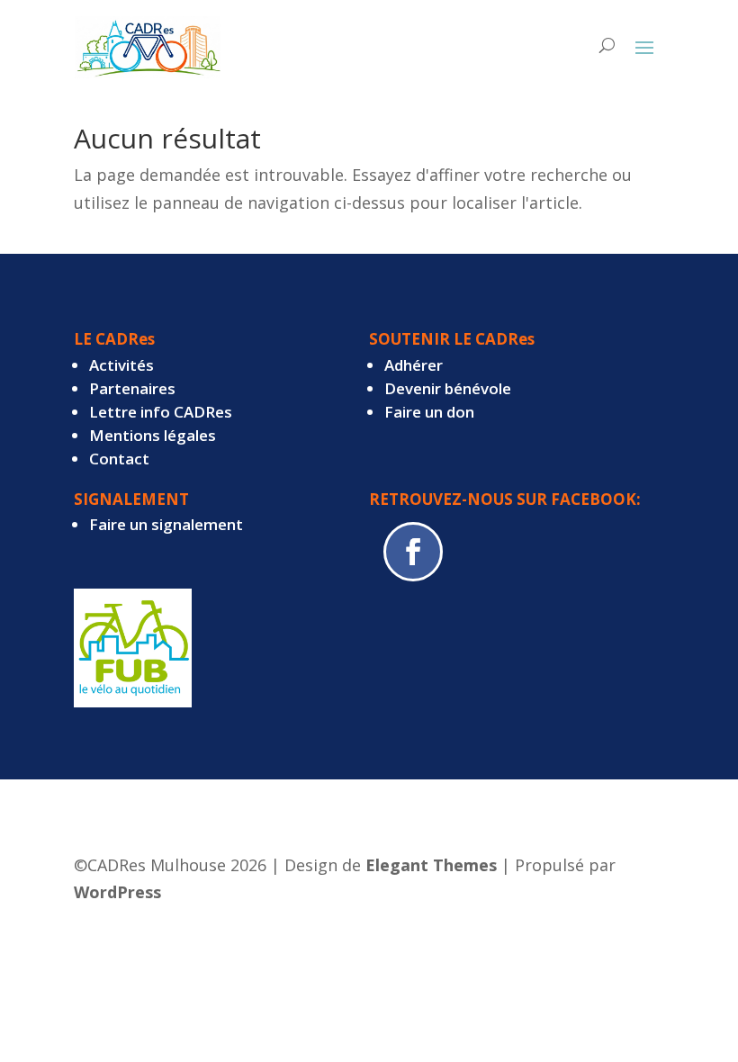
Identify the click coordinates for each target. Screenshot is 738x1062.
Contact (119, 458)
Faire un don (429, 411)
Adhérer (413, 365)
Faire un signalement (166, 524)
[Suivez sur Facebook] (413, 551)
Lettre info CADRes (160, 411)
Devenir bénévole (447, 388)
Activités (121, 365)
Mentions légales (152, 435)
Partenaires (132, 388)
